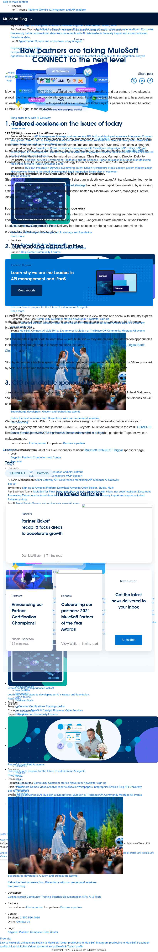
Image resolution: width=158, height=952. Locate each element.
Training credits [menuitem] (55, 706)
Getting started (17, 896)
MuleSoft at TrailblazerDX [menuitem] (87, 794)
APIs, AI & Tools (91, 896)
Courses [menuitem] (23, 706)
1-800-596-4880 (30, 917)
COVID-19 (144, 427)
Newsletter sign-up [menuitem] (95, 782)
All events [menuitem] (136, 794)
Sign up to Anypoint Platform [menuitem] (42, 25)
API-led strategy (75, 185)
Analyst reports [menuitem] (57, 786)
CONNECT (17, 473)
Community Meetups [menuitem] (116, 794)
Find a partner (35, 907)
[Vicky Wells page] (12, 76)
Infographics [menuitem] (100, 786)
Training (46, 896)
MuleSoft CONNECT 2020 (34, 91)
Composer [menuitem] (37, 932)
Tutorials (57, 896)
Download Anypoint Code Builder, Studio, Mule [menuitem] (88, 25)
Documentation (72, 896)
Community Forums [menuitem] (46, 714)
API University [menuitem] (133, 786)
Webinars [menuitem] (23, 786)
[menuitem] (57, 9)
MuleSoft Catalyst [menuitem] (41, 710)
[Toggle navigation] (31, 19)
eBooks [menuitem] (71, 786)
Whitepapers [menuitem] (85, 786)
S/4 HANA (102, 139)
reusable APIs (135, 150)
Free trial (5, 938)
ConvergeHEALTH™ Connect (105, 345)
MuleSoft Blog (15, 19)
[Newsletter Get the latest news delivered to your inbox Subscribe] (128, 649)
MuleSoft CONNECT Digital (103, 450)
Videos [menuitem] (44, 786)
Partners (79, 39)
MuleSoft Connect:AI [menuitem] (29, 794)
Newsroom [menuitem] (76, 782)
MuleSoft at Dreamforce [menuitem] (57, 794)
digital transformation (31, 103)
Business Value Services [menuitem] (68, 710)
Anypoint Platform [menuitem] (19, 932)
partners (43, 473)
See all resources (18, 790)
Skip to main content (15, 1)
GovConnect (33, 350)
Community (33, 896)
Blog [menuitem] (121, 786)
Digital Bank (136, 345)
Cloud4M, (11, 350)
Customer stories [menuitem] (58, 782)
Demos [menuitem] (34, 786)
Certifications (37, 706)
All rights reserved (96, 950)
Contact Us (23, 921)
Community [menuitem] (40, 782)
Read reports (26, 290)
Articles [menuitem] (113, 786)
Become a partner (71, 907)
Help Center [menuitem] (25, 714)
